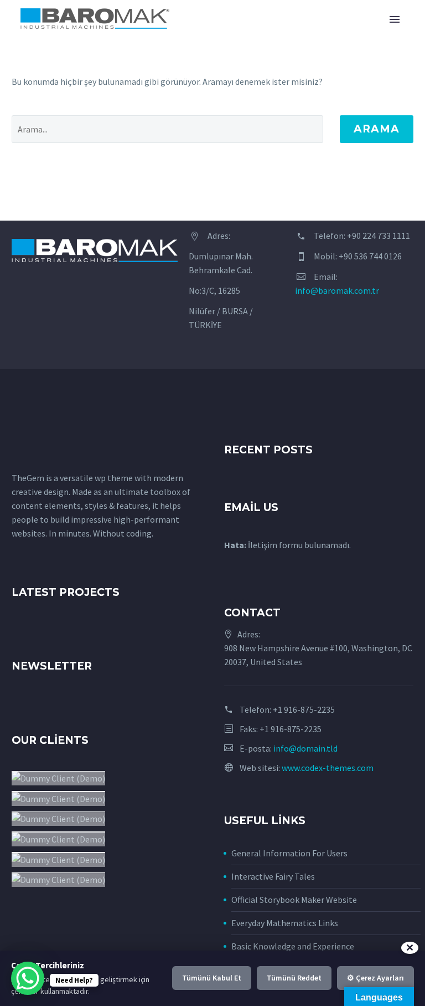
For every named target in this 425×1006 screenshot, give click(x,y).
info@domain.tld (305, 748)
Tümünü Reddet (294, 978)
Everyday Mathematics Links (284, 922)
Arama (377, 128)
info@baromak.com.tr (337, 290)
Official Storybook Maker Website (294, 899)
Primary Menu (395, 19)
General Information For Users (289, 853)
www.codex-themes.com (328, 767)
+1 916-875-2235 (304, 709)
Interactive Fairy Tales (273, 876)
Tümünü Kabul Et (211, 978)
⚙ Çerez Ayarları (375, 978)
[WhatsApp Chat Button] (27, 978)
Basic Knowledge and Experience (292, 946)
